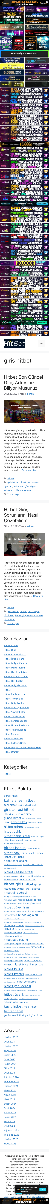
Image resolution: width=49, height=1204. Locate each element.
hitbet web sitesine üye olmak (14, 978)
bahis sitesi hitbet (19, 800)
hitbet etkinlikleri (27, 879)
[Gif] (24, 144)
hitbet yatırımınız (9, 982)
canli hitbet (10, 804)
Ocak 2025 (9, 1059)
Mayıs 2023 (10, 1143)
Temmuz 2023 (11, 1134)
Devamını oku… (30, 470)
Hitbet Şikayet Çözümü (16, 676)
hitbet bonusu (33, 848)
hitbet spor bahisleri (13, 960)
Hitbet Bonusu (11, 734)
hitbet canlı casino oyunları (13, 865)
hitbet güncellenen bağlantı (13, 903)
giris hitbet (13, 482)
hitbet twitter (14, 974)
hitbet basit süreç (30, 840)
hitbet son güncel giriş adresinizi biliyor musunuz (20, 954)
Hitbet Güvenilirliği (13, 738)
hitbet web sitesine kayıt (33, 975)
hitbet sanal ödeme (23, 947)
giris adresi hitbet (19, 809)
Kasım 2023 (10, 1117)
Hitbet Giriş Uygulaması (16, 707)
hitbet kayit (10, 915)
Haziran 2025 (11, 1046)
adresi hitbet (11, 795)
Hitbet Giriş (10, 650)
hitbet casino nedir (10, 868)
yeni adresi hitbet (14, 1015)
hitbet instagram (36, 911)
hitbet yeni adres (26, 981)
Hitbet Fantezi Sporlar (15, 721)
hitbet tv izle (13, 969)
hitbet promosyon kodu (33, 943)
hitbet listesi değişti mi (33, 922)
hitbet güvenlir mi (17, 907)
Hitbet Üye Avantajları (15, 672)
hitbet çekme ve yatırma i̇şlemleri (15, 990)
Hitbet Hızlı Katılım (13, 681)
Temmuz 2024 (11, 1081)
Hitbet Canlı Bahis (14, 856)
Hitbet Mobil (11, 929)
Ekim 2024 (9, 1068)
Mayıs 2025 (10, 1050)
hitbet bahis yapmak (13, 840)
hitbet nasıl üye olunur (30, 933)
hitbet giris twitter (14, 888)
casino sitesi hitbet (27, 805)
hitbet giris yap (33, 889)
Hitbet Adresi (11, 645)
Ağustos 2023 (11, 1130)
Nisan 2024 (10, 1095)
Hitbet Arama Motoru (15, 654)
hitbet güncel (10, 900)
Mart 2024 (9, 1099)
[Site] (24, 90)
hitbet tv (8, 964)
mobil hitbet (31, 1006)
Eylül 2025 (9, 1041)
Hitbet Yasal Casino (14, 716)
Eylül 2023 (9, 1126)
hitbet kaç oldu (28, 915)
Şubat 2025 (10, 1055)
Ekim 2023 (9, 1121)
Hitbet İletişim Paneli (14, 659)
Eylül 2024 (9, 1072)
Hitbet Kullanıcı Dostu (15, 743)
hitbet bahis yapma (37, 837)
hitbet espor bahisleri (11, 880)
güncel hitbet (12, 818)
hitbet (7, 822)
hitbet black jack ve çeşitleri (13, 843)
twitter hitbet (13, 1011)
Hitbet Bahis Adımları (15, 694)
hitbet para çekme (16, 939)
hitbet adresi (14, 827)
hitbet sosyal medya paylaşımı (29, 957)
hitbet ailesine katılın (32, 827)
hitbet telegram (33, 960)
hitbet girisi (32, 884)
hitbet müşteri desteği (26, 929)
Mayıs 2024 (10, 1090)
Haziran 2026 (11, 1037)
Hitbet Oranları (11, 752)
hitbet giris (13, 884)
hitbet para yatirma (13, 936)
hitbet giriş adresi (15, 892)
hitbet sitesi (37, 946)
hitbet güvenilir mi (32, 903)
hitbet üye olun (11, 1002)
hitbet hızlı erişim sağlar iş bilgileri (15, 911)
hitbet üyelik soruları (11, 999)
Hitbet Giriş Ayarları (14, 703)
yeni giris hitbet (34, 1015)
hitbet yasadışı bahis (32, 978)
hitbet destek (37, 876)
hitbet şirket (24, 1002)
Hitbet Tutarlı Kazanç (15, 729)
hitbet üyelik (14, 994)
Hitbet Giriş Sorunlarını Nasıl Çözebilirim (21, 515)
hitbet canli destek (32, 853)
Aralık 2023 (10, 1112)
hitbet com (24, 876)
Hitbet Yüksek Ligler (14, 712)
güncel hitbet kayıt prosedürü (32, 818)
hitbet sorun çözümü (10, 957)
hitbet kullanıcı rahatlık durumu (14, 919)
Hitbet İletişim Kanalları (16, 663)
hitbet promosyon (12, 943)
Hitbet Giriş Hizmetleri (15, 685)
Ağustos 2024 (11, 1077)
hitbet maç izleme (14, 925)
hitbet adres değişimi (35, 822)
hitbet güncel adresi (29, 899)
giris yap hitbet (24, 814)
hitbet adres (19, 822)
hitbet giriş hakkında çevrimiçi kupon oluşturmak (20, 897)
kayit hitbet (13, 1006)
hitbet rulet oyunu (10, 947)
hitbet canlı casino (16, 860)
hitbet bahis (12, 831)
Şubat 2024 (10, 1103)
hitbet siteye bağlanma (11, 951)
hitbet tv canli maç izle (28, 964)
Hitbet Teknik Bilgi (13, 698)
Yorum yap (13, 494)
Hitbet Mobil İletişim (14, 667)
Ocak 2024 (9, 1108)
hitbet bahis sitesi (17, 836)
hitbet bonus (15, 848)
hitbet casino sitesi (18, 872)
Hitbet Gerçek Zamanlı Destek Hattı (22, 747)
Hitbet (10, 478)
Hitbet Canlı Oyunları (33, 864)
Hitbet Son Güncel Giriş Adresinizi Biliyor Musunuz (23, 382)
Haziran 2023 (11, 1139)
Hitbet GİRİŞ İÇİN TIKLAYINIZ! (24, 53)
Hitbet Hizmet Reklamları (17, 725)
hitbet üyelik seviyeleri (33, 995)
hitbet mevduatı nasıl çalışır (34, 926)
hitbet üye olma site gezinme (28, 999)
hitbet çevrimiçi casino (34, 990)
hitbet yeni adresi (17, 986)
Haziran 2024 (11, 1086)
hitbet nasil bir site (13, 932)
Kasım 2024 (10, 1064)
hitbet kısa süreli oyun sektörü (14, 922)
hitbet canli (12, 853)
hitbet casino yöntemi (11, 876)
